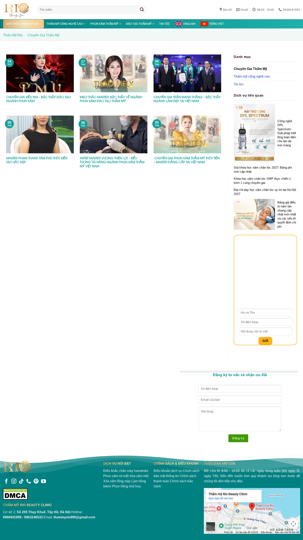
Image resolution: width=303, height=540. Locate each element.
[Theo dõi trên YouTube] (43, 481)
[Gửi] (142, 9)
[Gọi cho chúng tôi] (28, 481)
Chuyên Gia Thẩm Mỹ (250, 68)
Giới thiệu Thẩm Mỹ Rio (22, 23)
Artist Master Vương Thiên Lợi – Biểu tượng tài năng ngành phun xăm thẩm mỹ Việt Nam (112, 162)
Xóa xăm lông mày (116, 481)
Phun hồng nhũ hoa (126, 486)
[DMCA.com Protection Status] (51, 494)
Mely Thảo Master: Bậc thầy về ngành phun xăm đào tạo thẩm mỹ (111, 99)
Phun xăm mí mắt (116, 476)
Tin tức (164, 23)
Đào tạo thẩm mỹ (139, 23)
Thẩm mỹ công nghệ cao (64, 23)
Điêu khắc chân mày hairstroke (125, 471)
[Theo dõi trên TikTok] (21, 481)
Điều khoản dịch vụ (168, 471)
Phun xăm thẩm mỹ (104, 23)
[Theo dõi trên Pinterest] (36, 481)
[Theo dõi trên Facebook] (6, 481)
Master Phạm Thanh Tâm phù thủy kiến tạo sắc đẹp (36, 160)
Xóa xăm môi (139, 476)
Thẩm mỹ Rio (13, 35)
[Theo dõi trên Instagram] (13, 481)
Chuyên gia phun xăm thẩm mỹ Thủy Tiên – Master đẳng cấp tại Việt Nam (187, 160)
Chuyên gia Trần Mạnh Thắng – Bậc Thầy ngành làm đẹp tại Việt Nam (187, 99)
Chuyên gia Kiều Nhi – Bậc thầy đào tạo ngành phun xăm (38, 99)
